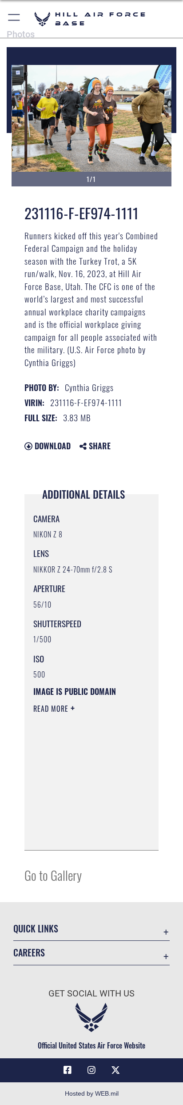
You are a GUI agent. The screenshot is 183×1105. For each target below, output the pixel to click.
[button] (14, 19)
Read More (52, 708)
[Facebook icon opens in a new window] (67, 1070)
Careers (29, 952)
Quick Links (35, 928)
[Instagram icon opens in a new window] (91, 1070)
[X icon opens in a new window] (115, 1070)
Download (51, 446)
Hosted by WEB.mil (92, 1093)
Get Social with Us (91, 993)
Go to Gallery (53, 874)
